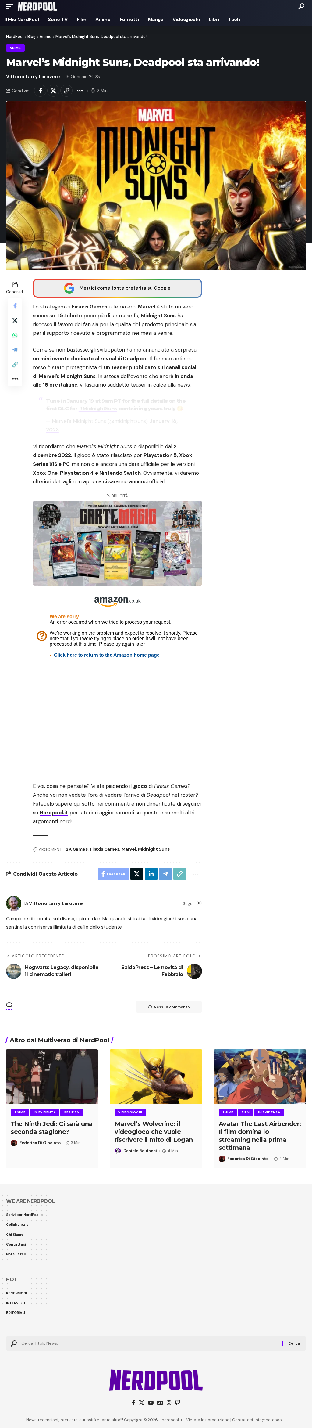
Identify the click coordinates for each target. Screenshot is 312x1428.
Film (246, 1112)
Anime (15, 48)
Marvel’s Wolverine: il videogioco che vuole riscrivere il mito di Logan (154, 1131)
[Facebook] (133, 1402)
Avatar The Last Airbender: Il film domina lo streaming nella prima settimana (260, 1135)
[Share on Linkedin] (151, 874)
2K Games (76, 849)
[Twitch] (177, 1402)
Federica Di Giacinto (40, 1142)
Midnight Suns (154, 849)
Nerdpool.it (54, 812)
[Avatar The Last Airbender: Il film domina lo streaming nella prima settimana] (260, 1077)
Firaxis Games (104, 849)
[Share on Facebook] (40, 91)
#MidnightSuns (98, 409)
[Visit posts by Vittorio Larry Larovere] (13, 903)
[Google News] (160, 1402)
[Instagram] (199, 903)
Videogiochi (130, 1112)
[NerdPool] (37, 6)
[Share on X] (53, 91)
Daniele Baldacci (140, 1150)
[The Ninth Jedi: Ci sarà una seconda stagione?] (52, 1077)
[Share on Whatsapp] (15, 335)
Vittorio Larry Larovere (33, 77)
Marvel (129, 849)
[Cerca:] (149, 1343)
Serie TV (72, 1112)
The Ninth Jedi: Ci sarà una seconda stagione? (52, 1127)
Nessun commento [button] (172, 1006)
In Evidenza (45, 1112)
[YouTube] (150, 1402)
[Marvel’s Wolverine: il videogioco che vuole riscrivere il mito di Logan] (156, 1077)
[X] (141, 1402)
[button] (11, 6)
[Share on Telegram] (15, 349)
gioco (140, 786)
